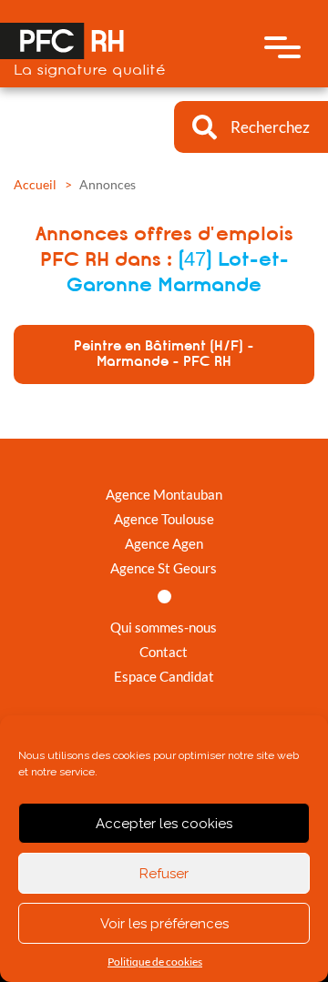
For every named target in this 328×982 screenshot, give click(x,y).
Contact (163, 651)
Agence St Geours (163, 568)
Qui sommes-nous (163, 627)
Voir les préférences (164, 924)
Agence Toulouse (164, 519)
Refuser (164, 874)
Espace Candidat (164, 676)
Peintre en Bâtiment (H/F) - (164, 353)
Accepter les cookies (164, 823)
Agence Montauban (164, 494)
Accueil (35, 184)
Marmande (209, 284)
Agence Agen (164, 543)
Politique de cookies (155, 961)
